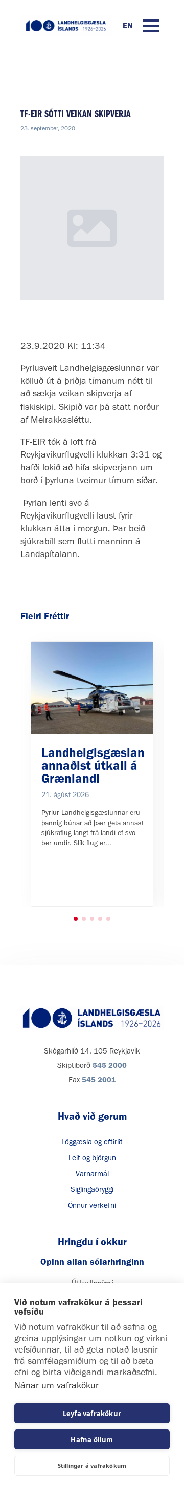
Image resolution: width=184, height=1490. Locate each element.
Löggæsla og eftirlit (92, 1141)
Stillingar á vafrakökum (92, 1465)
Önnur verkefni (92, 1205)
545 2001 (99, 1079)
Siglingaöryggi (92, 1189)
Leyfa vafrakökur (92, 1413)
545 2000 (110, 1065)
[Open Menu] (151, 25)
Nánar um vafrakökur (56, 1385)
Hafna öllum (92, 1439)
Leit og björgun (92, 1157)
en (127, 25)
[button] (76, 919)
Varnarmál (92, 1173)
